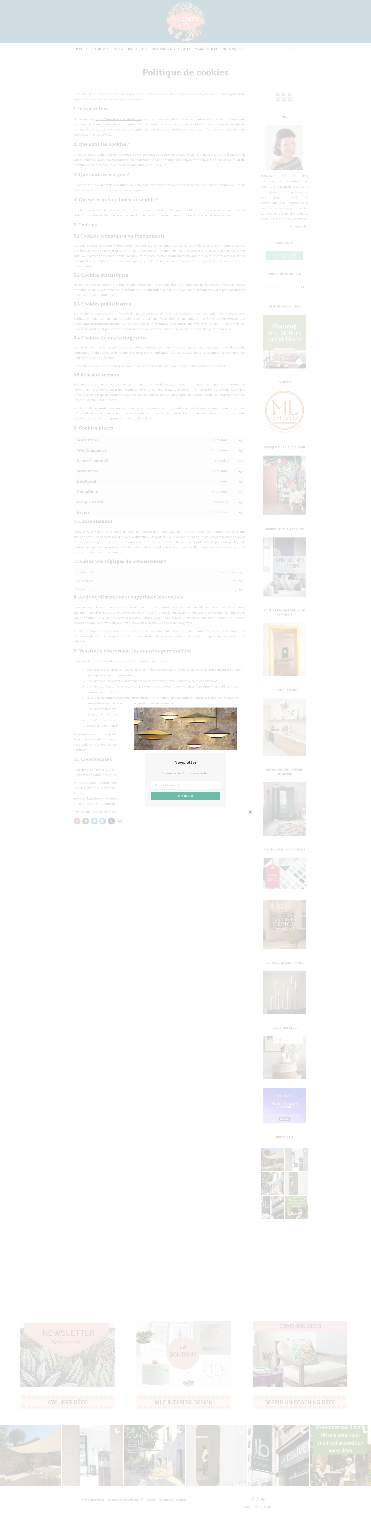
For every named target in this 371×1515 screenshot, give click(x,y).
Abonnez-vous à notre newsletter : (185, 773)
